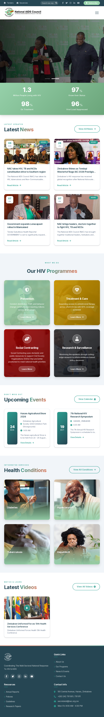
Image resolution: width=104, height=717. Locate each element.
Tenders (10, 3)
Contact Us (61, 676)
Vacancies (23, 3)
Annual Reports (12, 692)
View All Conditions (83, 469)
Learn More (26, 317)
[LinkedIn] (74, 3)
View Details (25, 443)
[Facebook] (63, 3)
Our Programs (62, 666)
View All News (86, 129)
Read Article (12, 185)
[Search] (56, 3)
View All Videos (85, 586)
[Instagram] (70, 3)
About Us (60, 662)
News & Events (62, 671)
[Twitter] (67, 3)
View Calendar (86, 399)
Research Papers (13, 706)
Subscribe (93, 3)
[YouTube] (78, 3)
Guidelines (10, 701)
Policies (9, 696)
